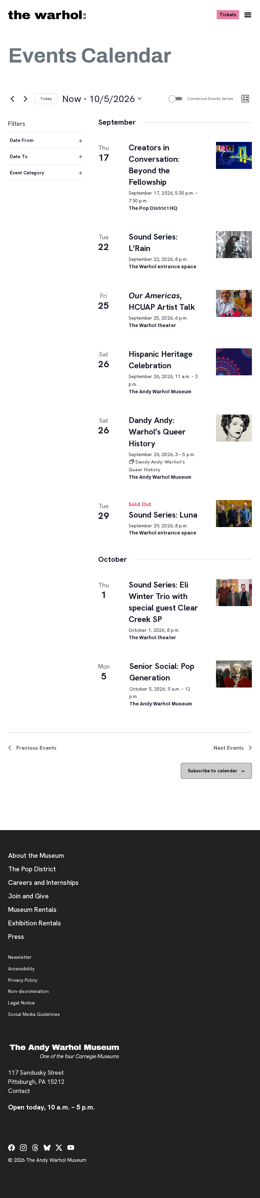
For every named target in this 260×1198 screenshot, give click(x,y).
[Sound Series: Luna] (234, 513)
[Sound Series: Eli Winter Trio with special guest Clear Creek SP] (234, 592)
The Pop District (32, 869)
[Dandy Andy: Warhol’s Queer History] (234, 428)
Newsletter (20, 957)
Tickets (229, 14)
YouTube (70, 1147)
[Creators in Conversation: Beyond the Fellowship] (234, 155)
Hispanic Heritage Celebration (161, 360)
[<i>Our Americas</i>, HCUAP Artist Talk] (234, 303)
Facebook (11, 1147)
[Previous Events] (12, 99)
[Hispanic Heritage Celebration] (234, 361)
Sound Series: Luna (163, 514)
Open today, (51, 1107)
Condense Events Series (210, 98)
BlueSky (47, 1147)
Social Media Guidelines (34, 1014)
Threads (35, 1147)
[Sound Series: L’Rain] (234, 244)
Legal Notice (21, 1003)
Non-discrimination (28, 991)
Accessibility (21, 969)
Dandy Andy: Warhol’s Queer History (157, 431)
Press (16, 936)
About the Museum (36, 855)
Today (46, 98)
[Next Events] (25, 99)
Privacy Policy (22, 980)
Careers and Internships (43, 882)
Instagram (23, 1147)
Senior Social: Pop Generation (161, 672)
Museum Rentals (32, 909)
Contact (19, 1091)
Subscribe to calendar (212, 771)
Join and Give (28, 896)
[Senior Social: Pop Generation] (234, 673)
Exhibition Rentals (34, 923)
